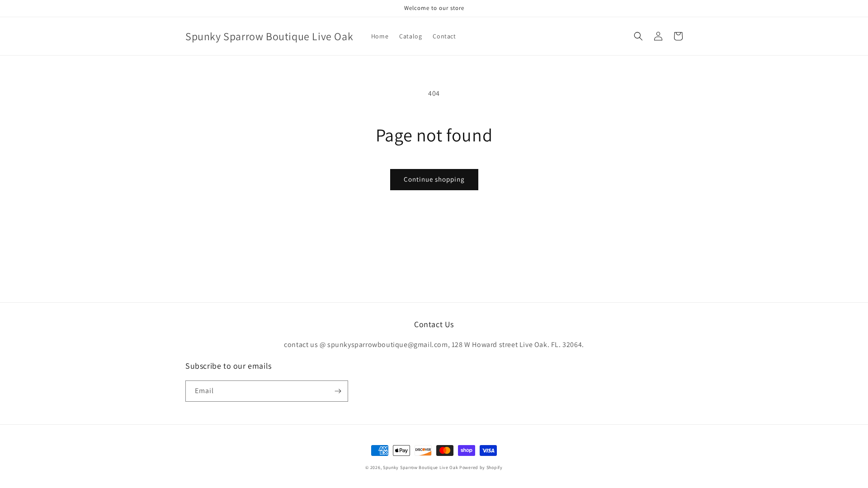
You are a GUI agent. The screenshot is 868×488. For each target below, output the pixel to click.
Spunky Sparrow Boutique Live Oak (420, 467)
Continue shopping (434, 179)
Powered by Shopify (481, 467)
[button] (638, 36)
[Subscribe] (338, 391)
